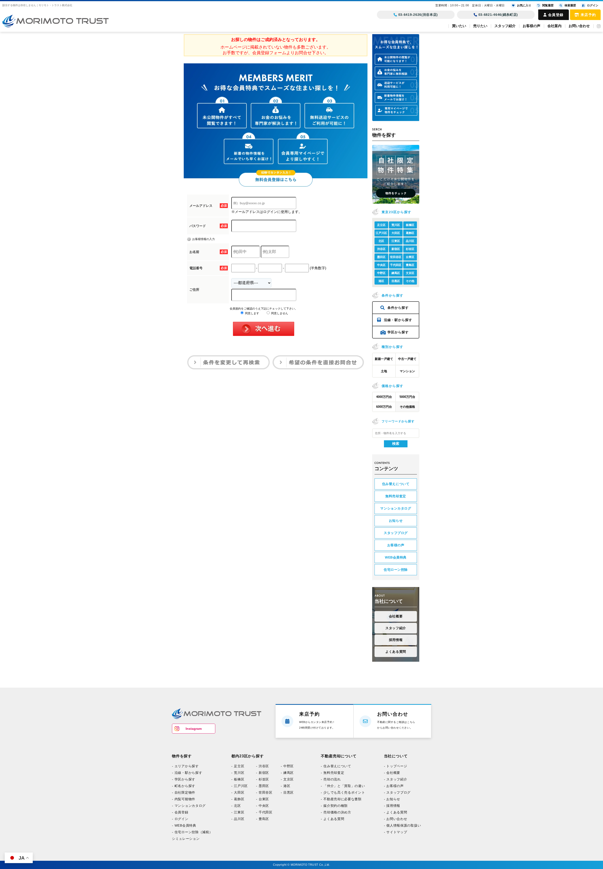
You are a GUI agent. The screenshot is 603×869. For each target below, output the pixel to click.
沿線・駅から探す (398, 320)
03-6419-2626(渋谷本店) (418, 14)
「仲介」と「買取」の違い (331, 786)
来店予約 (588, 15)
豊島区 (410, 265)
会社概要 (396, 616)
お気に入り (524, 5)
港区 (381, 281)
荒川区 (395, 225)
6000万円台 (384, 406)
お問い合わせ (579, 26)
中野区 (381, 273)
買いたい (459, 26)
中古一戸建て (407, 359)
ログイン (180, 821)
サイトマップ (378, 834)
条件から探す (398, 308)
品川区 (410, 241)
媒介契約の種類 (324, 807)
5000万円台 (407, 397)
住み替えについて (395, 484)
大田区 (395, 233)
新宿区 (395, 249)
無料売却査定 (395, 496)
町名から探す (183, 786)
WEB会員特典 (396, 557)
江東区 (395, 241)
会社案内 (554, 26)
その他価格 (407, 406)
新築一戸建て (384, 359)
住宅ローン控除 (396, 569)
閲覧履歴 (548, 5)
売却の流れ (322, 780)
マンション (407, 371)
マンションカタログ (395, 508)
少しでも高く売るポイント (331, 793)
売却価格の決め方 (326, 814)
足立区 (381, 225)
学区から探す (398, 332)
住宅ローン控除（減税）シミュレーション (188, 838)
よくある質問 (395, 651)
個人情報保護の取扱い (383, 827)
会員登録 (556, 15)
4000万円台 (384, 397)
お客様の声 (531, 26)
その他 (410, 281)
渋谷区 (381, 249)
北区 (381, 241)
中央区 (381, 265)
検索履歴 (570, 5)
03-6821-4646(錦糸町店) (498, 14)
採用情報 (396, 640)
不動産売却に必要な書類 (330, 800)
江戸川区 (381, 233)
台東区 (410, 257)
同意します (251, 313)
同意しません (279, 313)
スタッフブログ (396, 533)
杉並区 (410, 249)
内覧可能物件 (183, 800)
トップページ (378, 766)
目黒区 (395, 281)
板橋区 (410, 225)
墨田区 (381, 257)
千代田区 (395, 265)
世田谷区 (395, 257)
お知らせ (396, 520)
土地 (384, 371)
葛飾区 (410, 233)
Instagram (194, 728)
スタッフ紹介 (505, 26)
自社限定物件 (183, 793)
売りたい (480, 26)
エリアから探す (184, 766)
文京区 (410, 273)
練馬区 (395, 273)
